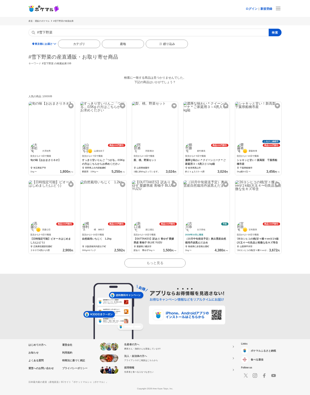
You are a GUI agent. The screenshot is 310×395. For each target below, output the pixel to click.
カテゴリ (79, 44)
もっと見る (155, 263)
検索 (275, 32)
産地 (123, 44)
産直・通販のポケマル (39, 21)
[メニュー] (278, 8)
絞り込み (169, 44)
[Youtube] (273, 375)
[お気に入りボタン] (71, 105)
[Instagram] (255, 375)
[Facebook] (264, 375)
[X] (245, 375)
